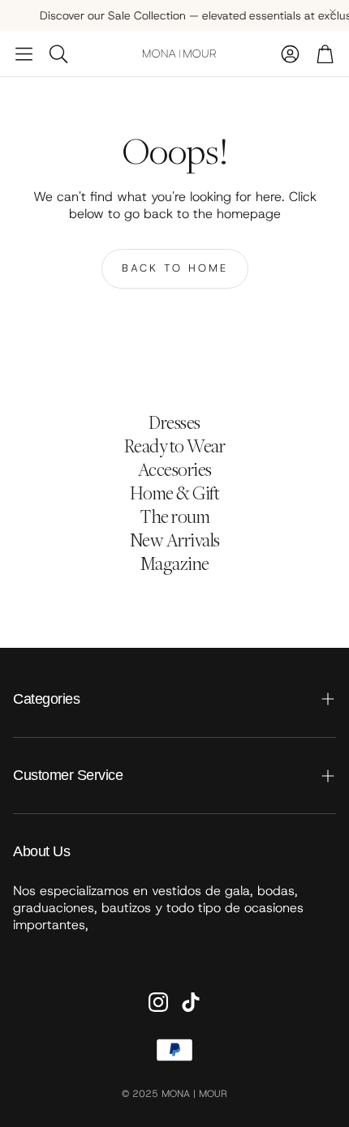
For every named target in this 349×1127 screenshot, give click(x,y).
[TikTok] (190, 1002)
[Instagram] (158, 1002)
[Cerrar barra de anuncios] (333, 12)
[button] (24, 53)
